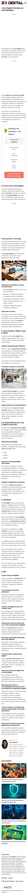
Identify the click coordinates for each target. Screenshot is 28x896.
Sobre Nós (4, 878)
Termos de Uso (19, 881)
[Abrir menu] (25, 3)
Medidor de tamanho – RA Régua (14, 131)
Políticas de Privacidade (8, 881)
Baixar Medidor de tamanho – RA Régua (14, 175)
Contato (10, 878)
